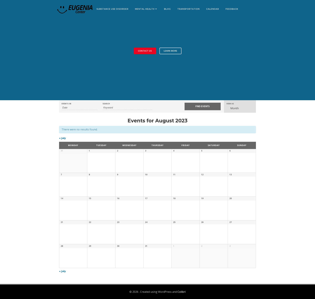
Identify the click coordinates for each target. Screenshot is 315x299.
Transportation (188, 9)
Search (106, 103)
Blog (167, 9)
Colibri (182, 292)
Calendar (212, 9)
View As (230, 103)
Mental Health (145, 9)
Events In (66, 103)
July (62, 138)
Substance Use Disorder (112, 9)
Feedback (232, 9)
